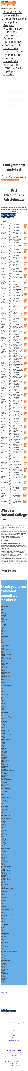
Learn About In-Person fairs (13, 46)
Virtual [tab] (4, 221)
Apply (14, 1035)
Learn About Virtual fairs (11, 59)
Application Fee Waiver (14, 1040)
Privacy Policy (14, 1055)
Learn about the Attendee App (13, 53)
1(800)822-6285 (4, 992)
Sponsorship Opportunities (12, 66)
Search (14, 1033)
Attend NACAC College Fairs (7, 7)
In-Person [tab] (5, 219)
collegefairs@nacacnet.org (6, 994)
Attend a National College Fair (14, 1050)
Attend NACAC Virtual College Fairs (14, 1052)
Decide (14, 1037)
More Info (25, 226)
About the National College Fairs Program (15, 22)
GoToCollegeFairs (16, 1065)
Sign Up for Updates (10, 72)
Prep (14, 1030)
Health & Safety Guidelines (13, 30)
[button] (8, 3)
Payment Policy (21, 1023)
